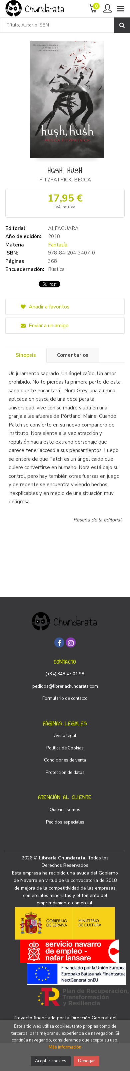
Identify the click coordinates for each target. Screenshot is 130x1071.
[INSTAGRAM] (71, 642)
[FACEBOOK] (59, 642)
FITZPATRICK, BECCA (65, 179)
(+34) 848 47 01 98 (65, 674)
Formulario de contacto (65, 698)
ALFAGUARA (63, 228)
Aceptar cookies (50, 1061)
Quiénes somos (65, 810)
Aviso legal (65, 736)
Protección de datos (65, 773)
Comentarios (72, 355)
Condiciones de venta (65, 760)
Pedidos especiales (65, 822)
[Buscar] (122, 25)
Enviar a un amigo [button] (48, 325)
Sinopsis (26, 355)
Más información (65, 1047)
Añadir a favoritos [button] (48, 307)
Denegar (86, 1061)
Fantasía (57, 244)
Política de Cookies (65, 748)
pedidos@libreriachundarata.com (65, 686)
